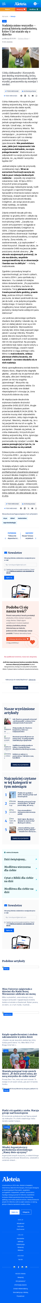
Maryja (6, 969)
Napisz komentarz (20, 688)
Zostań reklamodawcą (20, 1289)
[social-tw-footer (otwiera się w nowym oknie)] (22, 1267)
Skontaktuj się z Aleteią (20, 1292)
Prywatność (20, 1296)
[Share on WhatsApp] (36, 96)
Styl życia (5, 16)
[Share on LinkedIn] (25, 96)
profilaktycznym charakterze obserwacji (20, 472)
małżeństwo (22, 518)
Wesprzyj (20, 9)
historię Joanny (17, 484)
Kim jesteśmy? (20, 1281)
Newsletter (20, 1238)
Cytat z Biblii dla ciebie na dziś (18, 879)
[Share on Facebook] (21, 96)
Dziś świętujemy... (15, 859)
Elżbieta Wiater (23, 38)
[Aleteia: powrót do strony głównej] (20, 4)
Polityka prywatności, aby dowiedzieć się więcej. (20, 572)
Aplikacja (20, 1241)
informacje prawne (20, 1285)
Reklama (20, 1250)
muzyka (6, 1127)
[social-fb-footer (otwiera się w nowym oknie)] (18, 1267)
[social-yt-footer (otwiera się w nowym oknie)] (14, 1267)
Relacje (13, 16)
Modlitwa (33, 9)
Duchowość (20, 1229)
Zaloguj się (32, 680)
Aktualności (20, 1223)
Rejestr (7, 9)
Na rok (20, 1259)
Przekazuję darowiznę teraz (17, 639)
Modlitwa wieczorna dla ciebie (17, 868)
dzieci (12, 518)
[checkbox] (4, 569)
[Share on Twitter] (29, 96)
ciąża (5, 518)
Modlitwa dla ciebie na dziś (18, 890)
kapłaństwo (8, 1014)
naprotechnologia (9, 523)
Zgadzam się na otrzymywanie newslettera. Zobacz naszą (20, 571)
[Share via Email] (33, 96)
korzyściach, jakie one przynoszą (17, 478)
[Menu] (7, 4)
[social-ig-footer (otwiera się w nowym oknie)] (26, 1267)
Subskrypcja (20, 1244)
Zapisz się (9, 578)
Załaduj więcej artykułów (21, 765)
